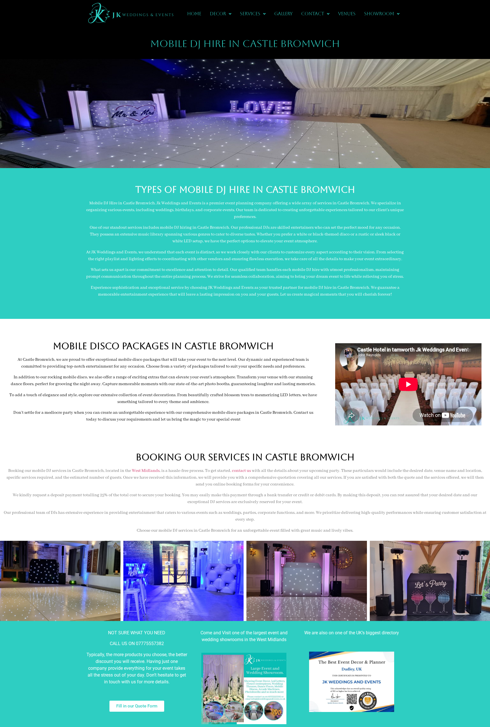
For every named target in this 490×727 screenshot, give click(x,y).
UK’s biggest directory (377, 632)
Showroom (379, 13)
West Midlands (146, 470)
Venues (347, 13)
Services (250, 13)
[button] (221, 13)
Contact (312, 13)
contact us (241, 470)
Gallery (283, 13)
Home (194, 13)
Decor (218, 13)
